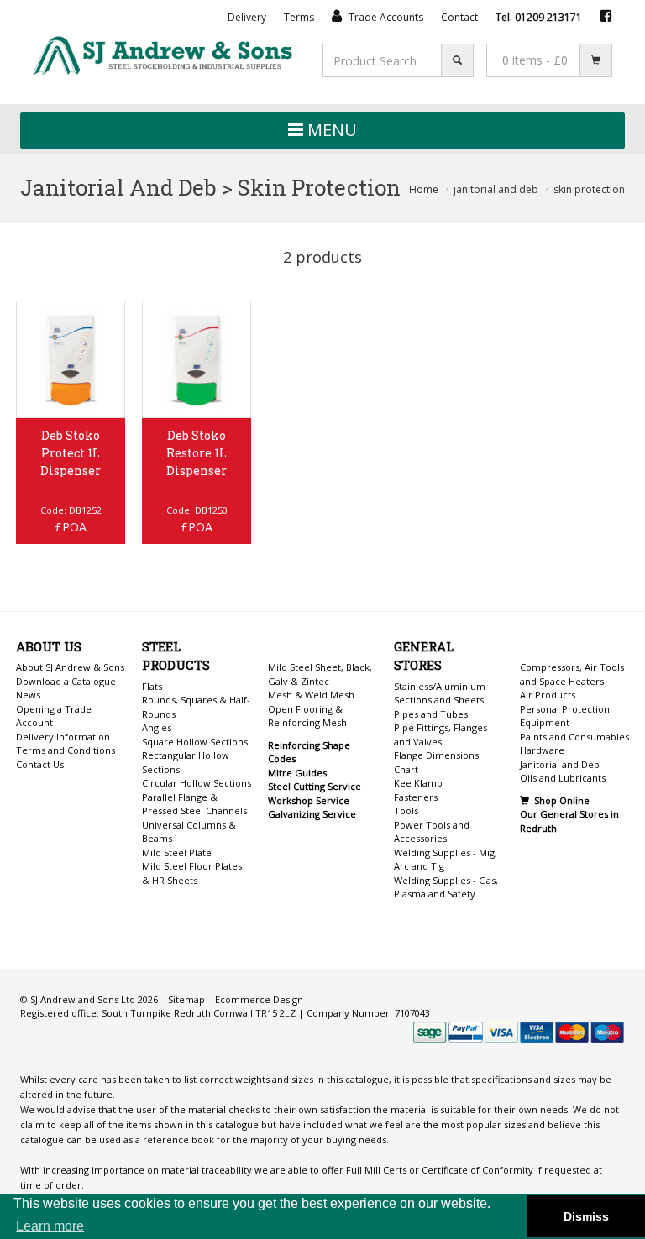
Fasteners (416, 797)
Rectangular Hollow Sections (185, 762)
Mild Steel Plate (177, 852)
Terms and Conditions (65, 750)
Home (423, 189)
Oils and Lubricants (563, 777)
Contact (459, 17)
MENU (330, 129)
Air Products (547, 694)
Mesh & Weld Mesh (311, 694)
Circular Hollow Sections (196, 782)
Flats (152, 686)
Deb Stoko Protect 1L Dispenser (70, 452)
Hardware (542, 750)
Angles (156, 727)
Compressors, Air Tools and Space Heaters (572, 674)
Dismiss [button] (586, 1216)
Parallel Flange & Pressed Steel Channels (194, 804)
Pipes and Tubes (431, 714)
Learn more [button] (50, 1226)
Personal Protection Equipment (565, 716)
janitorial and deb (496, 189)
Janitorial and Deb (560, 764)
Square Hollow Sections (195, 741)
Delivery (247, 17)
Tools (406, 810)
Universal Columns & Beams (189, 831)
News (28, 694)
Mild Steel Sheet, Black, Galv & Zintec (320, 674)
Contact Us (40, 764)
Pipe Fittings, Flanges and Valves (440, 734)
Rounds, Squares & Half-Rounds (196, 706)
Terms (299, 17)
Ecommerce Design (259, 999)
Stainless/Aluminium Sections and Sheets (439, 693)
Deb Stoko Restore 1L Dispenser (196, 452)
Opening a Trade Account (54, 716)
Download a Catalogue (66, 681)
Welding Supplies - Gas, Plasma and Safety (446, 887)
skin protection (589, 189)
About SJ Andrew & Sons (70, 667)
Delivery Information (63, 736)
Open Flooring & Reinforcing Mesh (307, 716)
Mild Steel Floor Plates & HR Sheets (192, 873)
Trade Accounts (384, 17)
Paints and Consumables (574, 736)
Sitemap (186, 999)
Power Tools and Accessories (431, 831)
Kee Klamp (418, 782)
